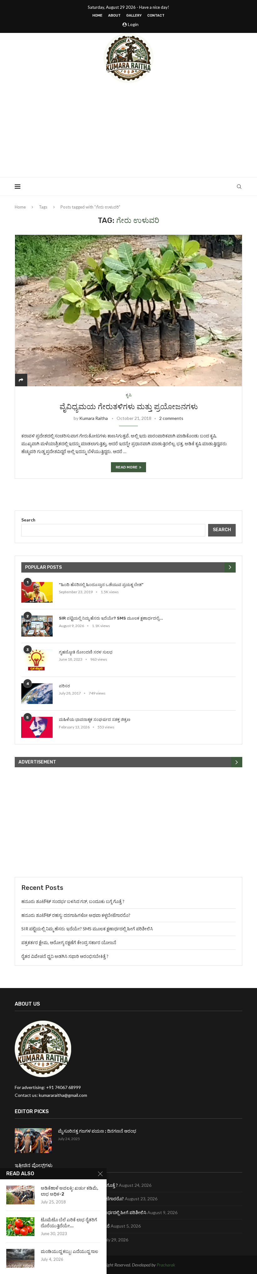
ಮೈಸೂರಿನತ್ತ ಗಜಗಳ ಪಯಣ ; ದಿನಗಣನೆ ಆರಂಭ (97, 1131)
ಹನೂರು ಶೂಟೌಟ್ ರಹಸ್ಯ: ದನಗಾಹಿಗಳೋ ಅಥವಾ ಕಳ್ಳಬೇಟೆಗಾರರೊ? (75, 915)
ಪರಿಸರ (64, 686)
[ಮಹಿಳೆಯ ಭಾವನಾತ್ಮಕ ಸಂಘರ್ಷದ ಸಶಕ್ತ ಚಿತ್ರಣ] (37, 727)
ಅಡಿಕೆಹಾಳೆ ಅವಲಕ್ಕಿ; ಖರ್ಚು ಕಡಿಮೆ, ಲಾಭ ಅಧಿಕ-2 (69, 1191)
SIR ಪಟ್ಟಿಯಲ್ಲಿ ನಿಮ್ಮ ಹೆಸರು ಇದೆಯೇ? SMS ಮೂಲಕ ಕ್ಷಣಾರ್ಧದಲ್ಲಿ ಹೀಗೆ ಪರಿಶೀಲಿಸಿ (87, 928)
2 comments (171, 418)
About (114, 15)
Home (97, 15)
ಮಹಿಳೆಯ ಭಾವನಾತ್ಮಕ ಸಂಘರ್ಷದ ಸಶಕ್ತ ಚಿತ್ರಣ (94, 719)
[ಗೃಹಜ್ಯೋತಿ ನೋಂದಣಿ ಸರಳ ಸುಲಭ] (37, 659)
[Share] (21, 380)
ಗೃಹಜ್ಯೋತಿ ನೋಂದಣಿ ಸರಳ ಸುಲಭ (86, 652)
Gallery (134, 15)
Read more (127, 467)
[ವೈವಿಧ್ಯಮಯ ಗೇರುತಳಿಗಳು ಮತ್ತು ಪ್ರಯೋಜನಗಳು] (128, 310)
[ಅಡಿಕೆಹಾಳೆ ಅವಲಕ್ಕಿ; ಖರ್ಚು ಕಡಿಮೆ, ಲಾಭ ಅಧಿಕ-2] (20, 1195)
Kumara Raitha (93, 418)
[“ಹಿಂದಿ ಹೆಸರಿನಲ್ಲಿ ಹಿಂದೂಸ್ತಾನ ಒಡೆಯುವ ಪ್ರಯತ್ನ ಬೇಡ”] (37, 592)
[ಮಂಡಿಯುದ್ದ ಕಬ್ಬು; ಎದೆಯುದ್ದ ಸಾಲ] (20, 1258)
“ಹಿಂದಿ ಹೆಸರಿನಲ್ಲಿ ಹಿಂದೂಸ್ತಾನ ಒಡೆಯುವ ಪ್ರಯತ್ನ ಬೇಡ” (101, 584)
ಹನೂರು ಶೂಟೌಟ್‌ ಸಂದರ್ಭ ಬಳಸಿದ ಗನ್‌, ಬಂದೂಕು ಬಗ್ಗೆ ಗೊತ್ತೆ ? (72, 901)
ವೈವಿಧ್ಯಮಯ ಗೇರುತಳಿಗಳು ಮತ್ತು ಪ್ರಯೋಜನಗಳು (129, 406)
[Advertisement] (128, 130)
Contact (156, 15)
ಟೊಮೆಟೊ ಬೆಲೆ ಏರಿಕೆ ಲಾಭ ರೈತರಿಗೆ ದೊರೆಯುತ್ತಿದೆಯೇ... (69, 1223)
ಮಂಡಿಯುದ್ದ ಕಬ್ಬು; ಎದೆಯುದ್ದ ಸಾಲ (69, 1251)
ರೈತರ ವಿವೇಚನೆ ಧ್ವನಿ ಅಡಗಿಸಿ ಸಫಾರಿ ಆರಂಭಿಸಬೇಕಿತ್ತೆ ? (64, 956)
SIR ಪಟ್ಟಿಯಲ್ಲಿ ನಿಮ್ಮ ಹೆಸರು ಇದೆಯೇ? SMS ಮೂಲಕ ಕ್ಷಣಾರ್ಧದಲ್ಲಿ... (111, 618)
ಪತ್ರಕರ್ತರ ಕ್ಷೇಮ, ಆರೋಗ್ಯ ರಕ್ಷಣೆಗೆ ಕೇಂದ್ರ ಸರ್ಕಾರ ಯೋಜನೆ (68, 942)
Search (28, 519)
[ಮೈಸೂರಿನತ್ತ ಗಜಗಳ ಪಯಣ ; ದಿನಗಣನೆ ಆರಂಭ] (33, 1140)
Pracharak (166, 1264)
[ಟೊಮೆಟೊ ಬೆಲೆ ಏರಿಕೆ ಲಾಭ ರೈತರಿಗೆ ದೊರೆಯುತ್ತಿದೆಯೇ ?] (20, 1226)
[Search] (239, 186)
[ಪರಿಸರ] (37, 693)
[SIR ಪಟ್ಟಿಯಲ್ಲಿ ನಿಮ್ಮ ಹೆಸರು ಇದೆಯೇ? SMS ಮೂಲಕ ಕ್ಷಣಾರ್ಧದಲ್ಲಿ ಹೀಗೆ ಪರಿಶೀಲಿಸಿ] (37, 626)
